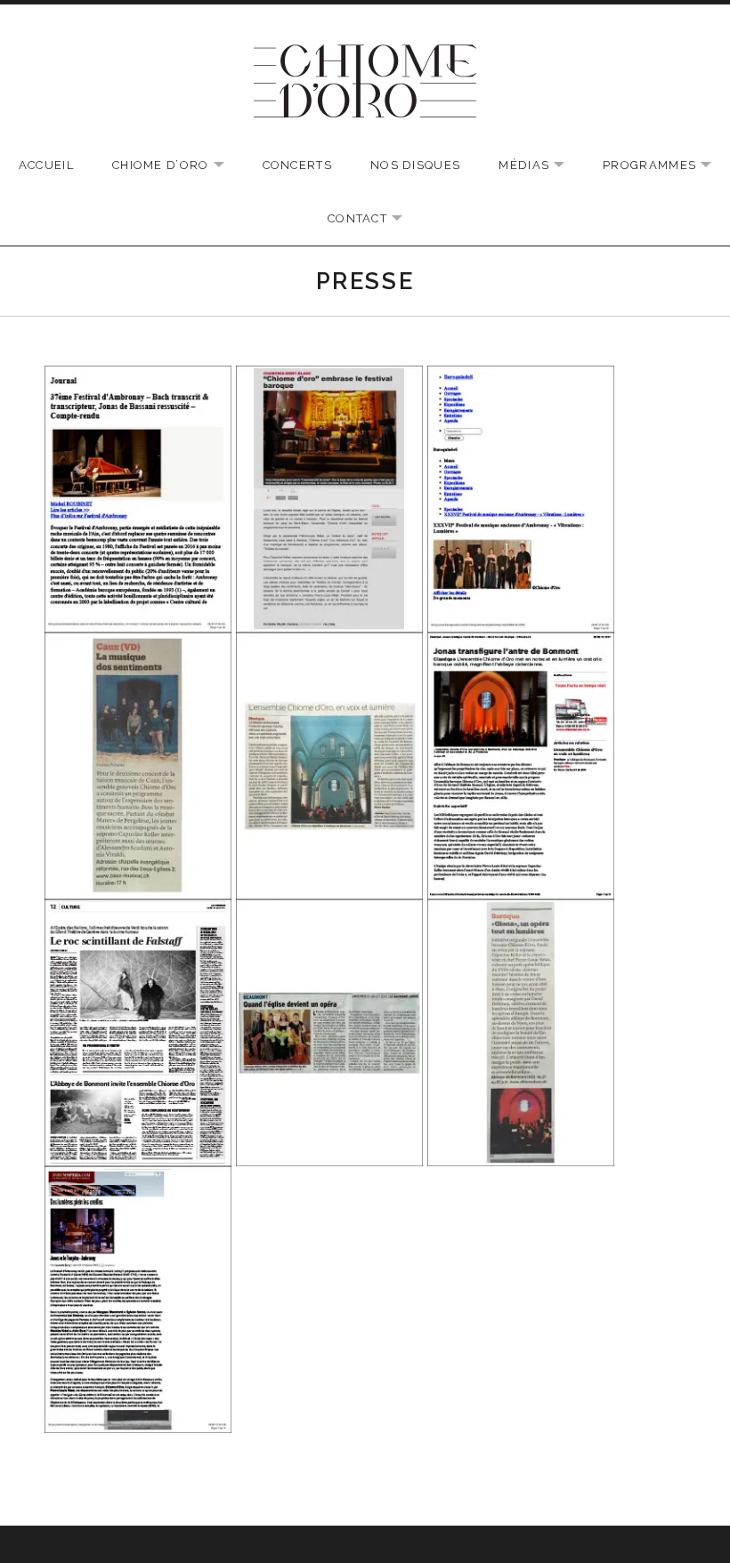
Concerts (297, 165)
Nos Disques (415, 165)
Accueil (46, 165)
